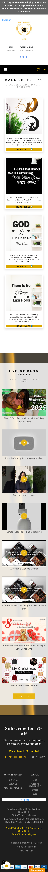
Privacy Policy (26, 851)
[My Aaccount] (44, 69)
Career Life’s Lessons (24, 495)
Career (35, 790)
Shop (35, 780)
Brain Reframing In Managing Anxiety (24, 458)
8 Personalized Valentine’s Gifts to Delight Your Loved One (24, 647)
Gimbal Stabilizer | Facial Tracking (24, 532)
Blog (35, 794)
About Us (13, 784)
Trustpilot (6, 20)
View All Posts (24, 696)
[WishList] (38, 69)
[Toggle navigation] (5, 69)
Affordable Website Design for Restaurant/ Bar (24, 607)
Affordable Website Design (24, 568)
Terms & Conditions (26, 847)
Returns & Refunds (13, 788)
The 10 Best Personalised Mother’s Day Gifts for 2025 (24, 420)
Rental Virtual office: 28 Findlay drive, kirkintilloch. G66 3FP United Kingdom (24, 831)
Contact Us (12, 780)
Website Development (35, 785)
